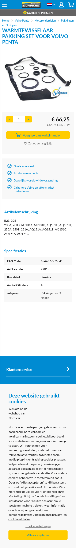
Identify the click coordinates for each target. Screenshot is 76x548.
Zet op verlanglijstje (40, 143)
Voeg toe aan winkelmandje (41, 135)
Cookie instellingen (38, 526)
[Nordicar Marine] (31, 6)
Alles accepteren (38, 535)
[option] (38, 78)
